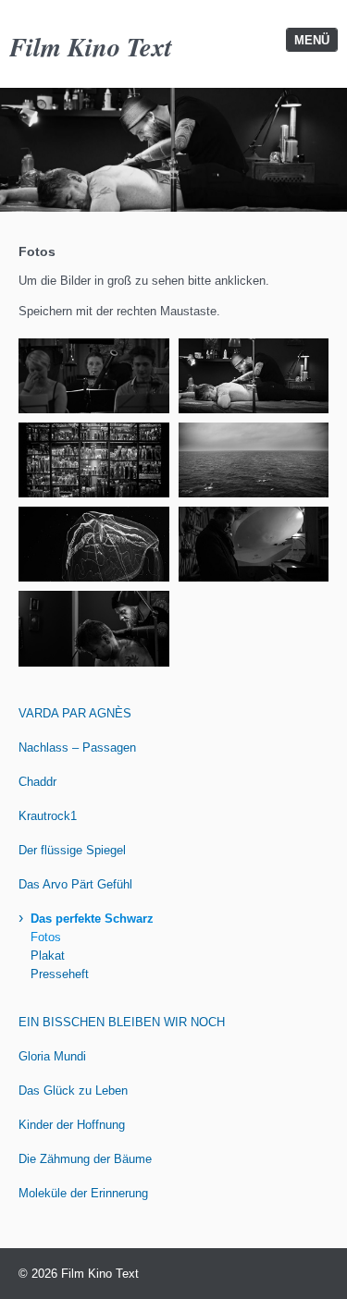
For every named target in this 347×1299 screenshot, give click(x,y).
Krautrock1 (48, 816)
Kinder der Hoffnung (72, 1125)
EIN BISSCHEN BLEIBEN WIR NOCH (122, 1022)
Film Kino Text (90, 46)
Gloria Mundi (52, 1056)
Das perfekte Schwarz (92, 918)
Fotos (46, 937)
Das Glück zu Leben (73, 1090)
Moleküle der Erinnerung (83, 1193)
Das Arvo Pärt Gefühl (75, 884)
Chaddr (37, 782)
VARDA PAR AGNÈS (75, 713)
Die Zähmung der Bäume (85, 1159)
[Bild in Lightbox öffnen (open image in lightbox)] (94, 375)
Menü (311, 40)
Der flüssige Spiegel (72, 850)
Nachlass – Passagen (77, 747)
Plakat (48, 955)
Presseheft (60, 974)
